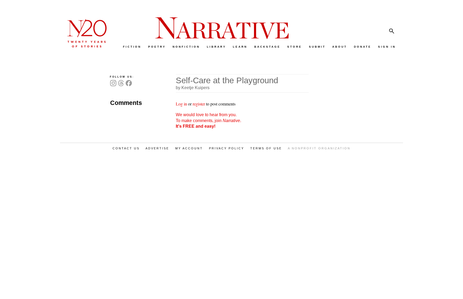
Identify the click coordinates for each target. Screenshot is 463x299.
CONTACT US (126, 148)
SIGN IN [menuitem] (387, 46)
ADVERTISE (157, 148)
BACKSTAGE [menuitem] (267, 46)
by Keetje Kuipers (193, 87)
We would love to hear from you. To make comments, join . (208, 120)
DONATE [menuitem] (362, 46)
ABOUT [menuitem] (339, 46)
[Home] (84, 46)
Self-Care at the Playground (227, 80)
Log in (181, 104)
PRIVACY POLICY (226, 148)
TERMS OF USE (266, 148)
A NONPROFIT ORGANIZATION (319, 148)
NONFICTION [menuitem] (186, 46)
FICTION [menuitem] (132, 46)
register (199, 104)
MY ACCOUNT (189, 148)
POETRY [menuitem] (157, 46)
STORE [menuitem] (294, 46)
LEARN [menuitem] (240, 46)
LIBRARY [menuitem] (216, 46)
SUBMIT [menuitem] (317, 46)
